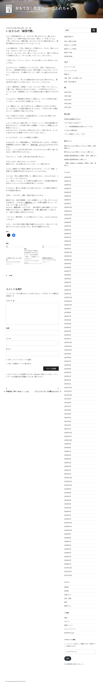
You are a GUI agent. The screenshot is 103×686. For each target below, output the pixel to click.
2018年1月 (67, 564)
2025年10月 (68, 215)
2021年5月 (67, 414)
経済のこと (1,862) (70, 49)
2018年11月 (68, 526)
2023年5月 (67, 323)
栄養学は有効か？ (47, 258)
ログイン (67, 621)
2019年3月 (67, 511)
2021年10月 (68, 395)
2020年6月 (67, 455)
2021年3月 (67, 421)
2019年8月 (67, 492)
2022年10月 (68, 350)
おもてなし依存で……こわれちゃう (44, 8)
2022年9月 (67, 354)
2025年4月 (67, 237)
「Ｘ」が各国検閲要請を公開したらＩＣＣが (78, 126)
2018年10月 (68, 530)
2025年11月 (68, 211)
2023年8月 (67, 312)
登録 (65, 618)
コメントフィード (70, 629)
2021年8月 (67, 402)
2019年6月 (67, 500)
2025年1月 (67, 248)
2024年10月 (68, 260)
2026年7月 (67, 181)
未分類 (10, 275)
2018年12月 (68, 523)
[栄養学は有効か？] (50, 250)
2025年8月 (67, 222)
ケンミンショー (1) (70, 70)
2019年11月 (68, 481)
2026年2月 (67, 200)
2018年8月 (67, 538)
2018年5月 (67, 549)
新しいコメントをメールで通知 (20, 359)
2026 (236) (67, 92)
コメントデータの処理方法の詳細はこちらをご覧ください (32, 375)
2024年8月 (67, 267)
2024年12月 (68, 252)
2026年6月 (67, 185)
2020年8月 (67, 447)
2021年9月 (67, 399)
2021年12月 (68, 387)
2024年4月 (67, 282)
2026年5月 (67, 188)
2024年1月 (67, 293)
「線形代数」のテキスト (38, 145)
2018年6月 (67, 545)
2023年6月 (67, 320)
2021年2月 (67, 425)
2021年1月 (67, 429)
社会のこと (67, 594)
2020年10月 (68, 440)
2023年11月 (68, 301)
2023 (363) (67, 103)
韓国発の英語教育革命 (71, 155)
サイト (8, 349)
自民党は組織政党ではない (72, 119)
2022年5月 (67, 369)
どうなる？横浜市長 (70, 130)
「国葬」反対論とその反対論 (73, 163)
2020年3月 (67, 466)
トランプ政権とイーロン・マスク (74, 134)
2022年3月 (67, 376)
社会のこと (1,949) (70, 45)
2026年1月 (67, 203)
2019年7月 (67, 496)
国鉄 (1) (66, 74)
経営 (65, 602)
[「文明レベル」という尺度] (14, 250)
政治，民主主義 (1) (70, 82)
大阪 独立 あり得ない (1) (73, 78)
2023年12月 (68, 297)
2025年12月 (68, 207)
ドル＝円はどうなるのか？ (72, 123)
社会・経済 (67, 598)
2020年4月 (67, 462)
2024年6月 (67, 275)
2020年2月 (67, 470)
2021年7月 (67, 406)
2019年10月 (68, 485)
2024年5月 (67, 278)
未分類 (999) (68, 56)
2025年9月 (67, 218)
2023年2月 (67, 335)
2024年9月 (67, 263)
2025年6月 (67, 230)
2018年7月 (67, 541)
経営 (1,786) (68, 52)
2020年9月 (67, 444)
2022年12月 (68, 342)
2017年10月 (68, 575)
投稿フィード (68, 625)
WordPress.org (69, 633)
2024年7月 (67, 271)
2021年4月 (67, 417)
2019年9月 (67, 489)
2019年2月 (67, 515)
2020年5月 (67, 459)
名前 (7, 328)
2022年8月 (67, 357)
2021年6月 (67, 410)
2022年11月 (68, 346)
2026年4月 (67, 192)
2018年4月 (67, 553)
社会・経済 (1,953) (70, 41)
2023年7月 (67, 316)
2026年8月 (67, 177)
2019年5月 (67, 504)
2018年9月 (67, 534)
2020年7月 (67, 451)
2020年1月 (67, 474)
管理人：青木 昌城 (26, 28)
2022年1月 (67, 384)
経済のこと (67, 606)
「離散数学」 (28, 202)
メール (8, 338)
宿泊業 (66, 587)
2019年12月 (68, 477)
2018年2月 (67, 560)
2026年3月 (67, 196)
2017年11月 (68, 571)
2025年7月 (67, 226)
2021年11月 (68, 391)
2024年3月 (67, 286)
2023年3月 (67, 331)
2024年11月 (68, 256)
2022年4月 (67, 372)
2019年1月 (67, 519)
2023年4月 (67, 327)
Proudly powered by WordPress (15, 681)
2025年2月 (67, 245)
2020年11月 (68, 436)
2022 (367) (67, 107)
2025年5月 (67, 233)
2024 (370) (67, 100)
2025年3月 (67, 241)
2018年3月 (67, 556)
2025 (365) (67, 96)
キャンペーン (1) (69, 67)
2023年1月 (67, 339)
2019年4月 (67, 508)
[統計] (33, 255)
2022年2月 (67, 380)
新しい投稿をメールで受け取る (20, 363)
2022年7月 (67, 361)
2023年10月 (68, 305)
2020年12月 (68, 432)
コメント (10, 301)
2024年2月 (67, 290)
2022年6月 (67, 365)
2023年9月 (67, 309)
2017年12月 (68, 568)
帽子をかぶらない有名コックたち (74, 146)
